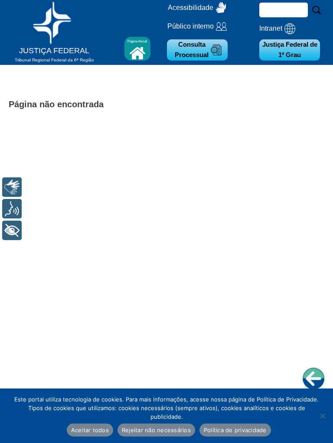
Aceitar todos (90, 430)
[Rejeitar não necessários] (322, 415)
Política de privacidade (235, 430)
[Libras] (12, 187)
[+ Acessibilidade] (12, 230)
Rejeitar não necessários (156, 430)
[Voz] (12, 208)
